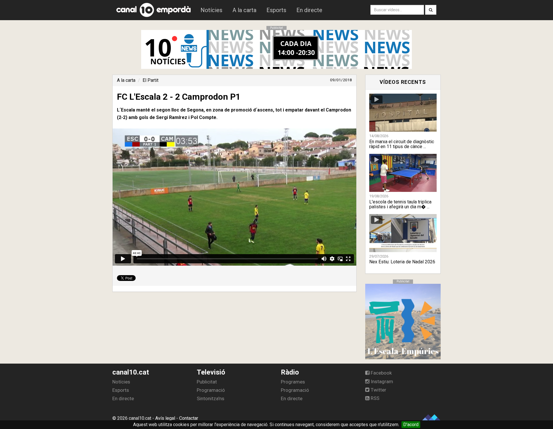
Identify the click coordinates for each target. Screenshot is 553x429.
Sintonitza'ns (210, 398)
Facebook (381, 373)
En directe (309, 10)
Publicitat (207, 382)
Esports (276, 10)
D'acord (410, 424)
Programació (211, 390)
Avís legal (165, 418)
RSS (374, 398)
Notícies (211, 10)
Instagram (381, 381)
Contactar (188, 418)
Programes (293, 382)
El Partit (150, 80)
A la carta (244, 10)
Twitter (378, 390)
